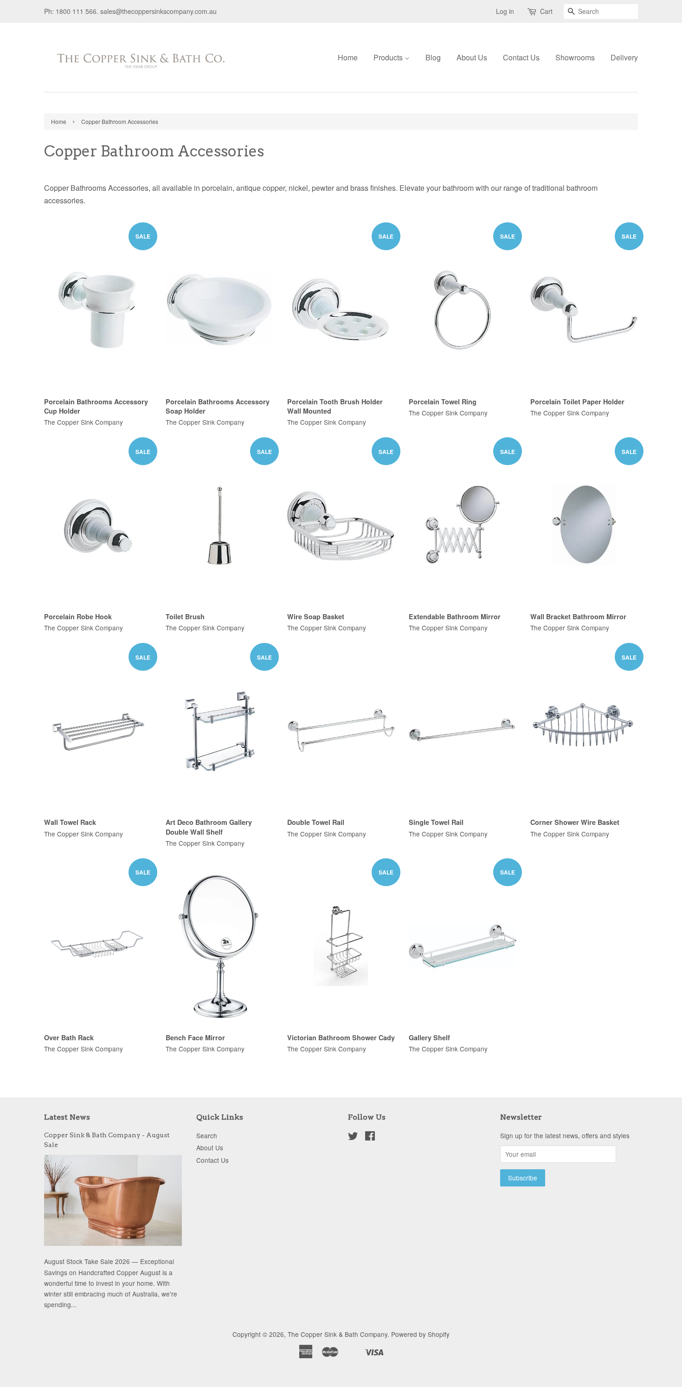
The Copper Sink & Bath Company (337, 1334)
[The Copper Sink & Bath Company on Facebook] (370, 1137)
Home (348, 57)
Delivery (624, 57)
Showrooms (575, 57)
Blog (433, 57)
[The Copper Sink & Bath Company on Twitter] (353, 1137)
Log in (505, 11)
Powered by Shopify (420, 1334)
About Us (472, 57)
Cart (546, 11)
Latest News (67, 1117)
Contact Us (521, 57)
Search (206, 1135)
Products (389, 57)
